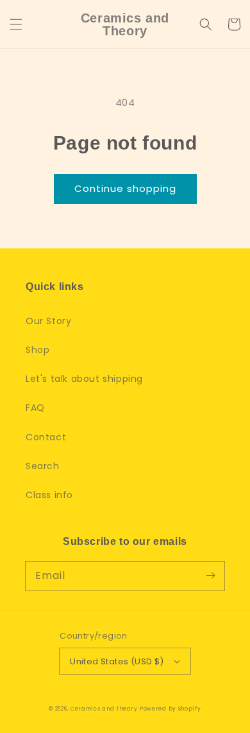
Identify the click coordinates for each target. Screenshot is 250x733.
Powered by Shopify (170, 708)
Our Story (48, 321)
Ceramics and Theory (104, 708)
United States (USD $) (116, 661)
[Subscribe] (210, 576)
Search (43, 466)
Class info (49, 494)
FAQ (35, 407)
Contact (46, 437)
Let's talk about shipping (84, 378)
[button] (16, 24)
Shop (37, 349)
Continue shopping (125, 188)
